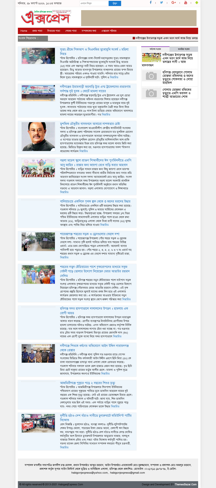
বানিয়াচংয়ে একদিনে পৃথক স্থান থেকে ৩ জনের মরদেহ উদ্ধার (95, 201)
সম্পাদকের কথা (89, 30)
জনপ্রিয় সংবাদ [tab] (184, 49)
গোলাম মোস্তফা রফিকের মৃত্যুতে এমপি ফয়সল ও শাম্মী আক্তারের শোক (177, 93)
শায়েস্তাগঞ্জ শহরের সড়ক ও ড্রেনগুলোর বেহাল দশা (89, 234)
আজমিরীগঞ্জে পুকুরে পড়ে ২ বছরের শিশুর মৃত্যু (87, 383)
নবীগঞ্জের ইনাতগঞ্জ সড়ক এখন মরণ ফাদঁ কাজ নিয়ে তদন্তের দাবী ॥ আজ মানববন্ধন (167, 60)
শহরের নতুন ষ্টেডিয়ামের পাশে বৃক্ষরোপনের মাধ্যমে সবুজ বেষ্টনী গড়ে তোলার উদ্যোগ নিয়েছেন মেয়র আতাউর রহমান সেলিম (95, 271)
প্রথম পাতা (37, 30)
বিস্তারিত (114, 77)
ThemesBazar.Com (186, 484)
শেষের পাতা (71, 30)
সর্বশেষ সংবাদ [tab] (155, 49)
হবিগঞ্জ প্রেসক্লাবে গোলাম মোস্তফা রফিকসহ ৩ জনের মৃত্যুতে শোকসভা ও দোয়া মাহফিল (178, 77)
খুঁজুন (115, 3)
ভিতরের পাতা (53, 30)
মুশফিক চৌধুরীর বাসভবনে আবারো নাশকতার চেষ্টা (90, 124)
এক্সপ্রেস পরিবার (108, 30)
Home (23, 30)
